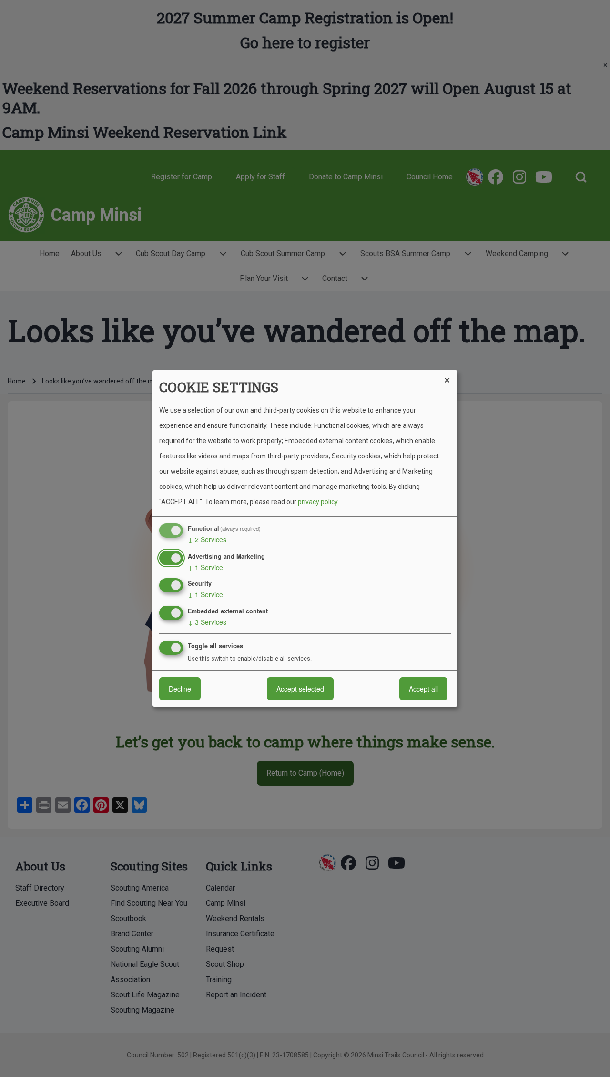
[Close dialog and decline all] (450, 376)
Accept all (423, 689)
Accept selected (300, 689)
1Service (205, 567)
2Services (207, 539)
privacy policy (318, 502)
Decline (180, 689)
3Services (207, 622)
